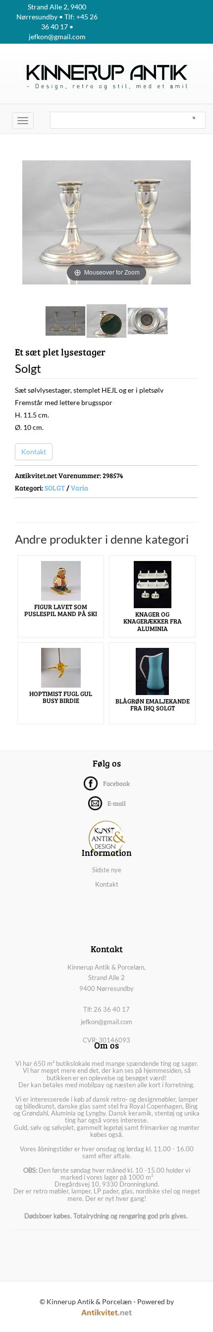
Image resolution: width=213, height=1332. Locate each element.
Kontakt (33, 451)
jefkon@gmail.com (106, 1022)
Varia (79, 487)
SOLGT (55, 487)
